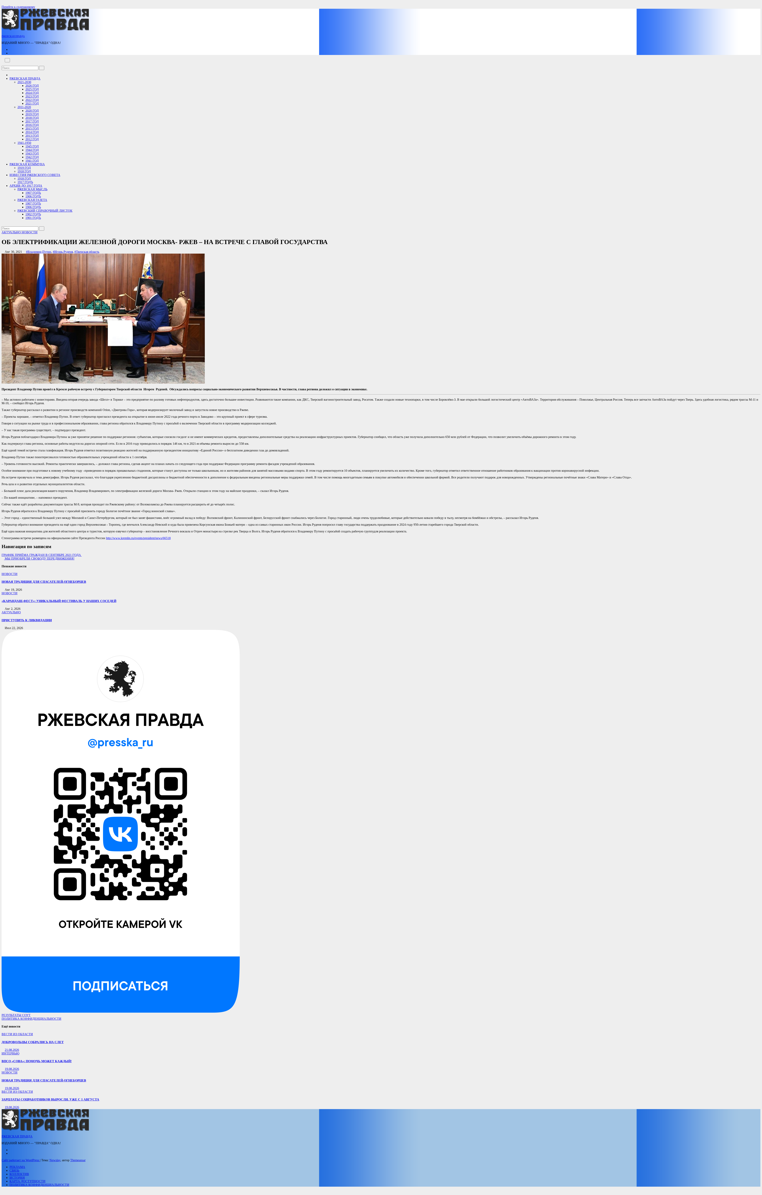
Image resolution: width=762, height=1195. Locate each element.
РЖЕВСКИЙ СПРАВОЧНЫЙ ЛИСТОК (44, 210)
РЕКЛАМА (17, 1167)
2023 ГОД (32, 96)
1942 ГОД (32, 157)
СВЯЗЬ (14, 1170)
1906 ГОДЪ (33, 196)
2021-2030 (24, 82)
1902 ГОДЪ (33, 214)
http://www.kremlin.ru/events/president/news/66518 (138, 538)
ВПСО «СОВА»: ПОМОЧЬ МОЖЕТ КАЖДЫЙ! (37, 1061)
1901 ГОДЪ (33, 217)
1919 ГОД (24, 167)
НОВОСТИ (30, 232)
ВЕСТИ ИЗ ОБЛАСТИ (17, 1034)
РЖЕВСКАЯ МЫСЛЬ (32, 189)
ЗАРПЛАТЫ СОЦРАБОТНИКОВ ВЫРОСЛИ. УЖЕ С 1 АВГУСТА (50, 1099)
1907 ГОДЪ (33, 192)
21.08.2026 (12, 1050)
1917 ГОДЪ (25, 182)
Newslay (54, 1160)
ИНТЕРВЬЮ (10, 1053)
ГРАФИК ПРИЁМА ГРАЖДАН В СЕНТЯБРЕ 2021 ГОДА (42, 555)
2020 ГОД (32, 110)
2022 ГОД (32, 100)
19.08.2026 (12, 1069)
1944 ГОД (32, 150)
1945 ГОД (32, 146)
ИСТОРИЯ (17, 1177)
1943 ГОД (32, 153)
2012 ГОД (32, 139)
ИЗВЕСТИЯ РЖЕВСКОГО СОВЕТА (35, 175)
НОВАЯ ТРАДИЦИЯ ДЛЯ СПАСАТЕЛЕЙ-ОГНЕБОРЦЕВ (44, 581)
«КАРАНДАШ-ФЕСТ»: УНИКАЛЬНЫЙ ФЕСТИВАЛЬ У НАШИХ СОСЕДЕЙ (59, 601)
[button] (3, 64)
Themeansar (78, 1160)
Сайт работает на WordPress (21, 1160)
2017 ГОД (32, 121)
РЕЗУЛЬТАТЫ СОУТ (16, 1015)
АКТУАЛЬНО (12, 232)
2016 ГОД (32, 125)
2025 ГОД (32, 89)
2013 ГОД (32, 135)
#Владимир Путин (38, 251)
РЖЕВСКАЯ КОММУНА (27, 164)
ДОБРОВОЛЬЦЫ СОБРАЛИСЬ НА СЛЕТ (33, 1042)
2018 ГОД (32, 117)
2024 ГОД (32, 92)
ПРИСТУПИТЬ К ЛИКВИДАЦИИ (27, 620)
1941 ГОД (32, 160)
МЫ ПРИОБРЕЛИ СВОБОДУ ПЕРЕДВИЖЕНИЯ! (39, 558)
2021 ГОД (32, 103)
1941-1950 (24, 142)
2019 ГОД (32, 114)
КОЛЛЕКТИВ (19, 1174)
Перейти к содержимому (18, 7)
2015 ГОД (32, 128)
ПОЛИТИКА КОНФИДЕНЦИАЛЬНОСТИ (31, 1018)
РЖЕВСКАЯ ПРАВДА (13, 36)
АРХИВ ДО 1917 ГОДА (26, 185)
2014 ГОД (32, 132)
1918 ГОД (24, 171)
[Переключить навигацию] (7, 60)
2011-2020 (24, 107)
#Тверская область (86, 251)
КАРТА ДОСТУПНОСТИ (27, 1181)
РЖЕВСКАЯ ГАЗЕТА (32, 200)
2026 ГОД (32, 85)
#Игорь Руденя (63, 251)
